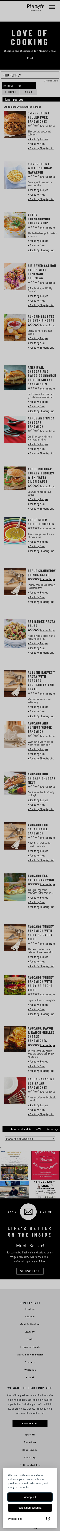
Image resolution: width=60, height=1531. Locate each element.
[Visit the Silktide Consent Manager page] (48, 1519)
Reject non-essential (30, 1507)
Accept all (30, 1497)
